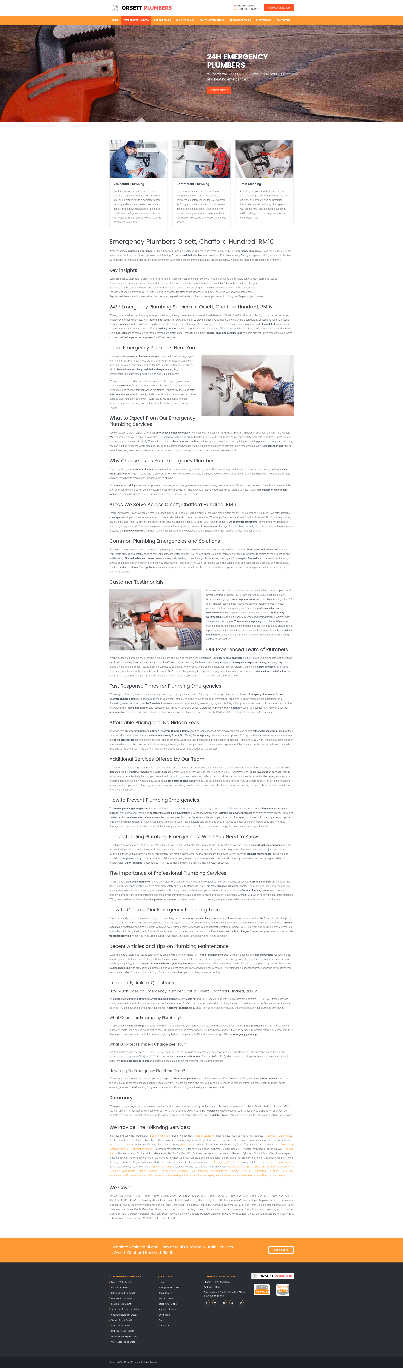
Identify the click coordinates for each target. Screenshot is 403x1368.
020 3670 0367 (248, 9)
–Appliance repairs (120, 1144)
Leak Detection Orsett (121, 1298)
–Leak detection (198, 1171)
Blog (161, 1320)
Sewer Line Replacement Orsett (126, 1309)
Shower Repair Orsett (121, 1320)
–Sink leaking (173, 1175)
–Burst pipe (268, 1166)
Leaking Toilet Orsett (121, 1303)
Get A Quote (281, 1250)
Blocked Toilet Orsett (121, 1282)
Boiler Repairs (162, 20)
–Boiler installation (159, 1135)
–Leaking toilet (218, 1171)
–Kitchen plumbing (147, 1171)
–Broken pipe (252, 1166)
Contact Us (283, 20)
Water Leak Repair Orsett (123, 1341)
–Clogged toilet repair (121, 1171)
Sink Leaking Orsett (120, 1325)
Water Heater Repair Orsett (124, 1336)
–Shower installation (135, 1175)
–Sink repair (188, 1175)
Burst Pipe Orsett (119, 1287)
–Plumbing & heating (265, 1171)
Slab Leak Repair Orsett (122, 1330)
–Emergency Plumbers (225, 1162)
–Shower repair (156, 1175)
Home (115, 20)
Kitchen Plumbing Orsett (123, 1292)
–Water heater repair (227, 1175)
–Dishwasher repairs (140, 1149)
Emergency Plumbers (136, 20)
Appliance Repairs (240, 20)
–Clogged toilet (284, 1166)
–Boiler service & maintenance (274, 1162)
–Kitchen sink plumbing (174, 1171)
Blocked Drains (185, 20)
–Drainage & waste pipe (277, 1135)
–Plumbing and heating (273, 1175)
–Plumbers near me (240, 1171)
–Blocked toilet (235, 1166)
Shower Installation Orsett (124, 1314)
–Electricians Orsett (162, 1166)
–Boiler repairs (188, 1144)
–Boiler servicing (204, 1135)
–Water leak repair (249, 1175)
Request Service (219, 90)
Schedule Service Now (278, 7)
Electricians (263, 20)
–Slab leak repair (205, 1175)
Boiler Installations (212, 20)
